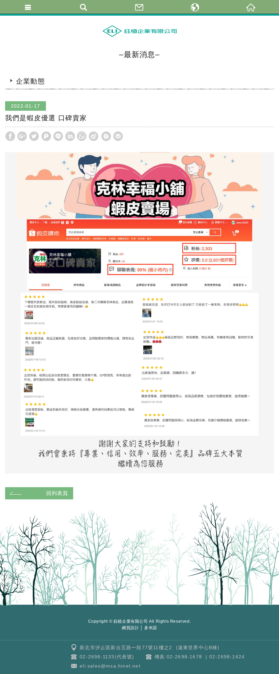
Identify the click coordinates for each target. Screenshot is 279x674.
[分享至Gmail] (118, 136)
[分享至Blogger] (106, 136)
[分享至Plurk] (46, 136)
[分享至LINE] (58, 136)
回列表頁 (57, 493)
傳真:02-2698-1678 (178, 656)
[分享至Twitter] (34, 136)
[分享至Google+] (22, 136)
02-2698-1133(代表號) (107, 656)
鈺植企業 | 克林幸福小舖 (139, 31)
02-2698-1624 (227, 656)
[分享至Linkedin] (70, 136)
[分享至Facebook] (10, 136)
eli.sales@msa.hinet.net (110, 666)
